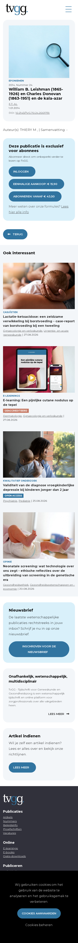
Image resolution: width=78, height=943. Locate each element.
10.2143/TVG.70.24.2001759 (33, 113)
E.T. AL (13, 104)
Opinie (7, 561)
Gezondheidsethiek (16, 584)
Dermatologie (12, 416)
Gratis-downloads (14, 856)
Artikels (7, 817)
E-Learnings (11, 395)
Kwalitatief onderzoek (20, 480)
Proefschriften (12, 829)
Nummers (10, 821)
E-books (8, 852)
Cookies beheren (39, 925)
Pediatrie (24, 500)
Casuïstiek (10, 312)
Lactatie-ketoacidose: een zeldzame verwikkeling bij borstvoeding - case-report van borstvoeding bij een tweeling (39, 321)
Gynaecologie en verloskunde (22, 330)
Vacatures (9, 833)
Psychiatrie (10, 500)
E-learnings (10, 848)
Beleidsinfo (10, 825)
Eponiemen (16, 80)
